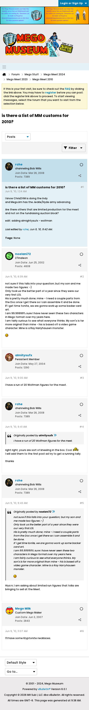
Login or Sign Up (71, 3)
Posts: (19, 176)
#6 (82, 631)
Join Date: (21, 173)
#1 (82, 187)
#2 (82, 276)
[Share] (80, 176)
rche (25, 229)
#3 (82, 378)
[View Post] (55, 435)
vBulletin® (44, 689)
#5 (82, 503)
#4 (81, 426)
